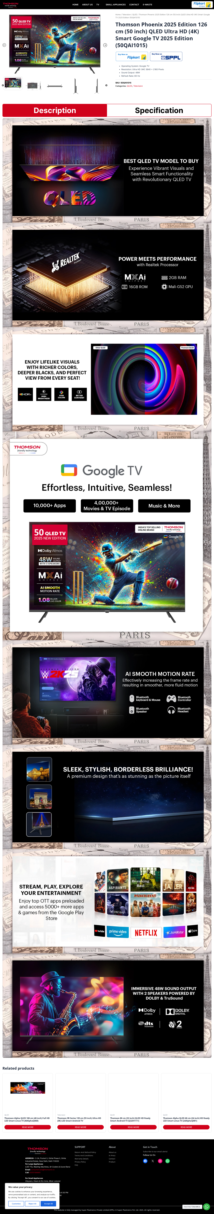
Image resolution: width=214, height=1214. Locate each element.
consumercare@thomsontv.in (42, 1170)
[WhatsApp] (167, 1161)
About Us (87, 4)
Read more (27, 1127)
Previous (3, 85)
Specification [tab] (159, 110)
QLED (134, 14)
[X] (152, 1161)
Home (75, 4)
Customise (16, 1204)
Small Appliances (116, 4)
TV (97, 4)
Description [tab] (55, 110)
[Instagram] (160, 1161)
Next (106, 85)
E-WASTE (147, 4)
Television (126, 14)
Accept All (48, 1204)
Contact (134, 4)
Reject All (32, 1204)
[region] (32, 1196)
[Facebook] (145, 1161)
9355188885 (35, 1172)
